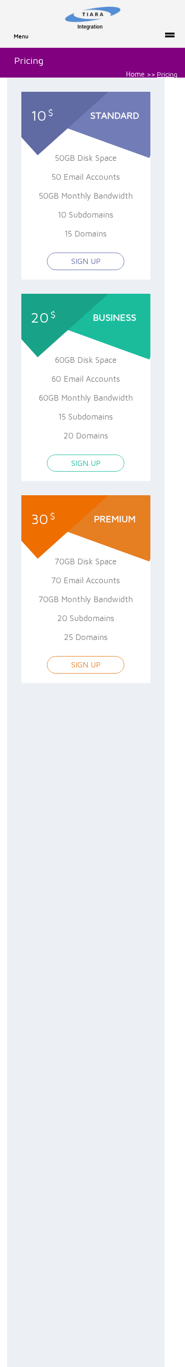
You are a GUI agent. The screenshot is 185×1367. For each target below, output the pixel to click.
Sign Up (86, 261)
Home (135, 74)
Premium (115, 518)
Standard (114, 115)
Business (114, 317)
